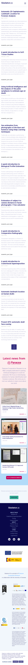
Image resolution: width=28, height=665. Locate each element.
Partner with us (14, 524)
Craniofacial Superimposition (14, 516)
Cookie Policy (14, 533)
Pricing (14, 518)
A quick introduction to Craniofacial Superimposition (13, 262)
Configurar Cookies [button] (7, 661)
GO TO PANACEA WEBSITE (14, 477)
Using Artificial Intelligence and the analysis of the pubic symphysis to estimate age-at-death (14, 90)
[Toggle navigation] (25, 3)
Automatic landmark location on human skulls (13, 293)
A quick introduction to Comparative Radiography (11, 232)
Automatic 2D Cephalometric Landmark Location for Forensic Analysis (13, 14)
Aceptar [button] (21, 661)
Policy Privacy (14, 531)
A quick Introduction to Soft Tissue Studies (12, 53)
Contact (14, 528)
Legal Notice (14, 535)
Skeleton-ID (14, 514)
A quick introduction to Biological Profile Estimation (12, 165)
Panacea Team (14, 526)
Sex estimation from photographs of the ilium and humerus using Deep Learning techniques (13, 128)
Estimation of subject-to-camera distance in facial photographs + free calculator (13, 203)
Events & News (14, 520)
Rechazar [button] (15, 661)
